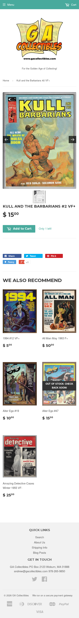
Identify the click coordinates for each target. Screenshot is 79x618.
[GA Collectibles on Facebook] (44, 580)
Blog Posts (39, 552)
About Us (39, 542)
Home (6, 80)
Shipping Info (39, 547)
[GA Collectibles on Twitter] (34, 580)
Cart (73, 4)
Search (39, 537)
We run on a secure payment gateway (52, 595)
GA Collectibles (20, 595)
